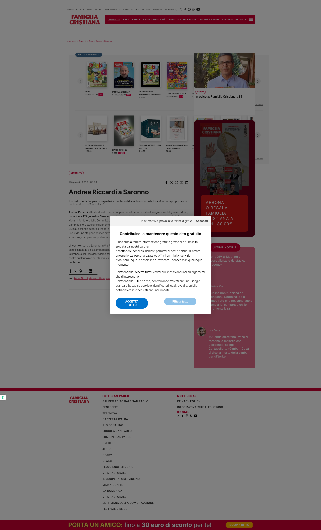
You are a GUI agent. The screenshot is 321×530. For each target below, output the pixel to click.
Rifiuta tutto (180, 301)
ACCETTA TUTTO (131, 303)
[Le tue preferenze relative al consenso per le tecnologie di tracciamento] (3, 397)
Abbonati (202, 221)
